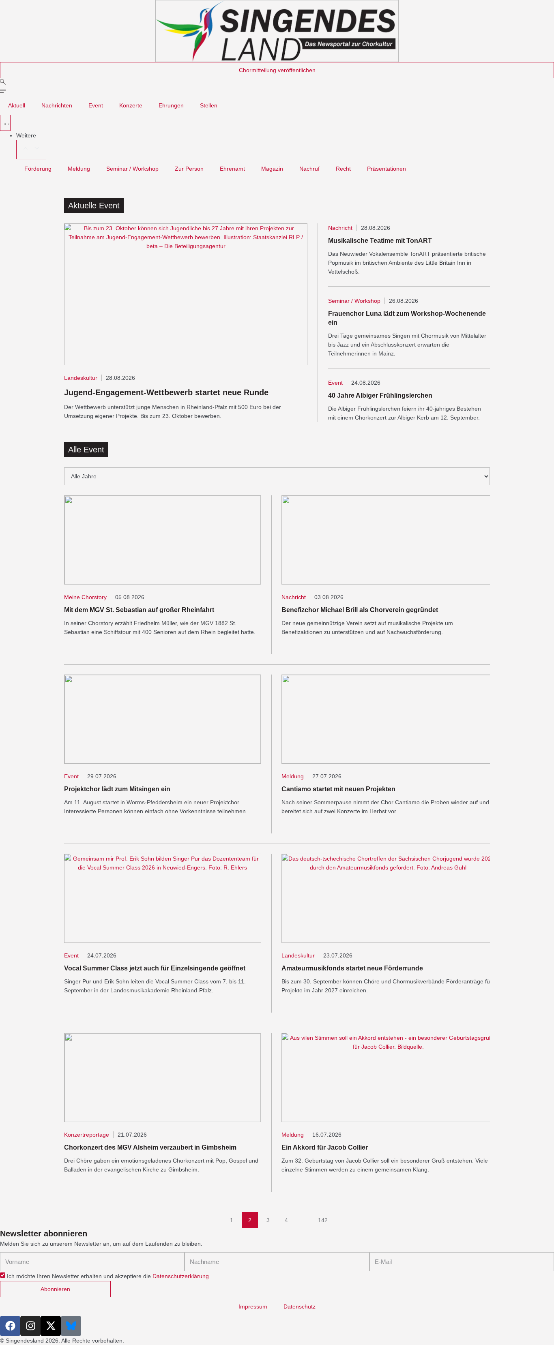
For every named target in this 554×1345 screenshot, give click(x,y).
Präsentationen (386, 168)
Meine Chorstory (85, 597)
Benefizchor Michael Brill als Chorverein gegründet (359, 609)
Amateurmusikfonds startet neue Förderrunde (352, 968)
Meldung (79, 168)
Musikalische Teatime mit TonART (380, 240)
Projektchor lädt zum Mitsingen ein (117, 789)
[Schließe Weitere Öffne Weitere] (31, 149)
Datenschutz (299, 1306)
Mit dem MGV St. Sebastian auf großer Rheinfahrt (139, 609)
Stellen (208, 105)
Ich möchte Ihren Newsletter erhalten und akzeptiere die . (108, 1276)
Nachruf (309, 168)
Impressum (252, 1306)
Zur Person (189, 168)
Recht (343, 168)
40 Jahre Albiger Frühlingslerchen (380, 395)
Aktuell (16, 105)
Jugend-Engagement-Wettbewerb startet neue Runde (166, 392)
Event (95, 105)
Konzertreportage (86, 1134)
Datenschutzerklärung (180, 1276)
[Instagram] (30, 1326)
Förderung (38, 168)
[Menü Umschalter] (5, 123)
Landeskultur (80, 378)
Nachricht (340, 228)
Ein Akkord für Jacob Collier (324, 1147)
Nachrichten (56, 105)
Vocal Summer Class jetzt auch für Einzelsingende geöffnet (154, 968)
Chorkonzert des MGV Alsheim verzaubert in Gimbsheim (150, 1147)
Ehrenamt (232, 168)
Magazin (272, 168)
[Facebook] (10, 1326)
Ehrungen (171, 105)
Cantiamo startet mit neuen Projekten (338, 789)
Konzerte (130, 105)
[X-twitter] (51, 1326)
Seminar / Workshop (132, 168)
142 (324, 1217)
